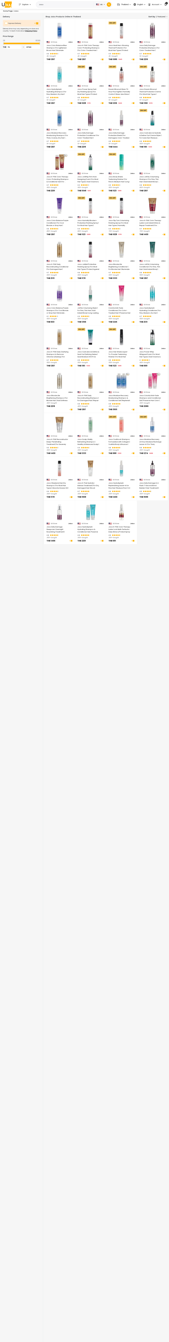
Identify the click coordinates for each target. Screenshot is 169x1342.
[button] (124, 4)
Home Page (7, 11)
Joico (70, 42)
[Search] (109, 4)
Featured (161, 16)
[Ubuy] (7, 4)
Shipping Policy (31, 31)
